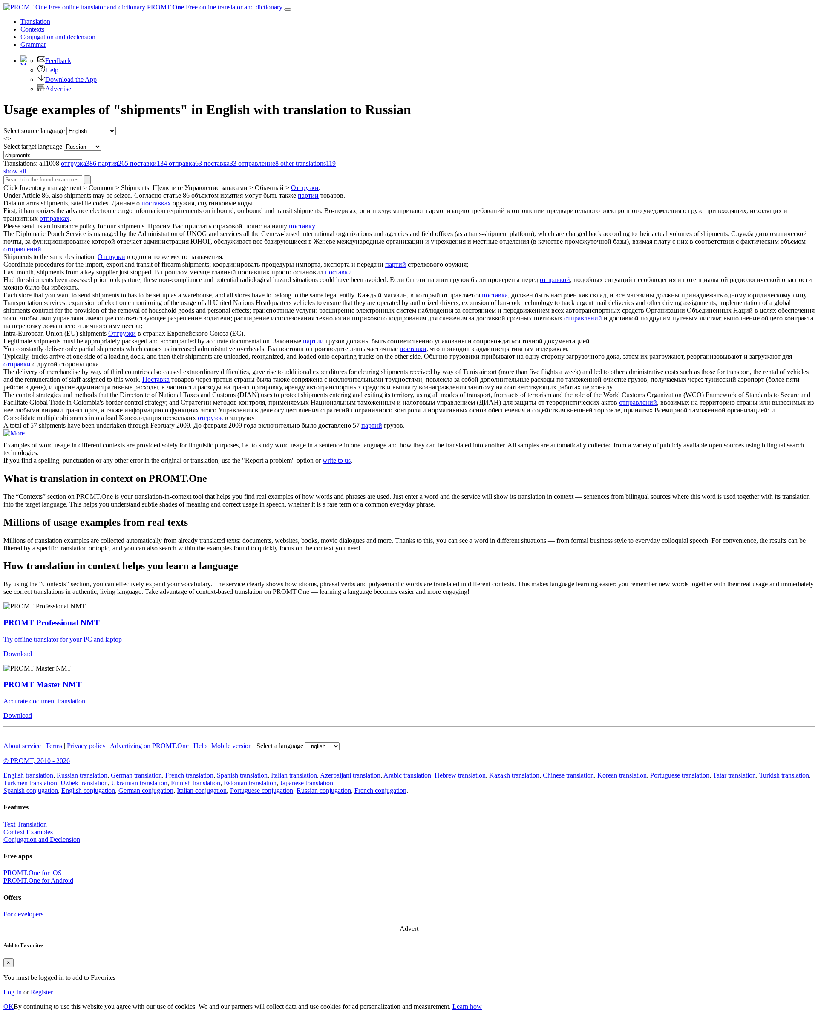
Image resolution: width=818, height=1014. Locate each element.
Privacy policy (86, 745)
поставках (156, 203)
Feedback (58, 60)
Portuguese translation (679, 775)
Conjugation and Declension (41, 839)
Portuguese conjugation (261, 790)
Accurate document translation (44, 701)
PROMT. (213, 7)
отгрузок (210, 417)
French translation (189, 775)
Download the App (71, 79)
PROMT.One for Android (38, 880)
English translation (28, 775)
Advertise (58, 88)
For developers (23, 914)
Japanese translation (306, 782)
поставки (338, 272)
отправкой (555, 279)
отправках (54, 218)
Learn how (467, 1006)
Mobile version (231, 745)
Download (17, 653)
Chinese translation (568, 775)
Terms (54, 745)
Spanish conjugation (30, 790)
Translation (35, 21)
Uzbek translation (84, 782)
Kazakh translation (514, 775)
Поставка (156, 379)
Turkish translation (784, 775)
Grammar (33, 44)
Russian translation (82, 775)
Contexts (32, 29)
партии (308, 195)
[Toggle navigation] (287, 9)
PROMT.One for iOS (32, 872)
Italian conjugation (202, 790)
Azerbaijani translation (350, 775)
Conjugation (57, 36)
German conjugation (145, 790)
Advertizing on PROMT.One (149, 745)
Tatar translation (734, 775)
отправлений (22, 249)
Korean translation (622, 775)
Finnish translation (195, 782)
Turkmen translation (30, 782)
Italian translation (294, 775)
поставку (301, 226)
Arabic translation (407, 775)
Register (42, 992)
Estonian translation (250, 782)
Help (51, 70)
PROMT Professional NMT (51, 622)
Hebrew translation (460, 775)
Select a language (279, 745)
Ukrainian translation (139, 782)
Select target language (32, 146)
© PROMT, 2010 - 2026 (36, 760)
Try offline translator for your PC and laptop (62, 639)
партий (395, 264)
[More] (14, 433)
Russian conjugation (324, 790)
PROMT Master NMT (42, 684)
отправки (17, 364)
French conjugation (380, 790)
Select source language (34, 130)
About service (22, 745)
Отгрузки (305, 187)
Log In (12, 992)
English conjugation (88, 790)
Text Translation (25, 824)
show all (14, 171)
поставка (495, 295)
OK (8, 1006)
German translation (136, 775)
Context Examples (28, 831)
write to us (337, 460)
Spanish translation (242, 775)
